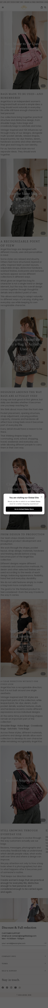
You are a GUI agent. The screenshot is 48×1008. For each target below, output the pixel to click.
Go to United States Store (24, 509)
